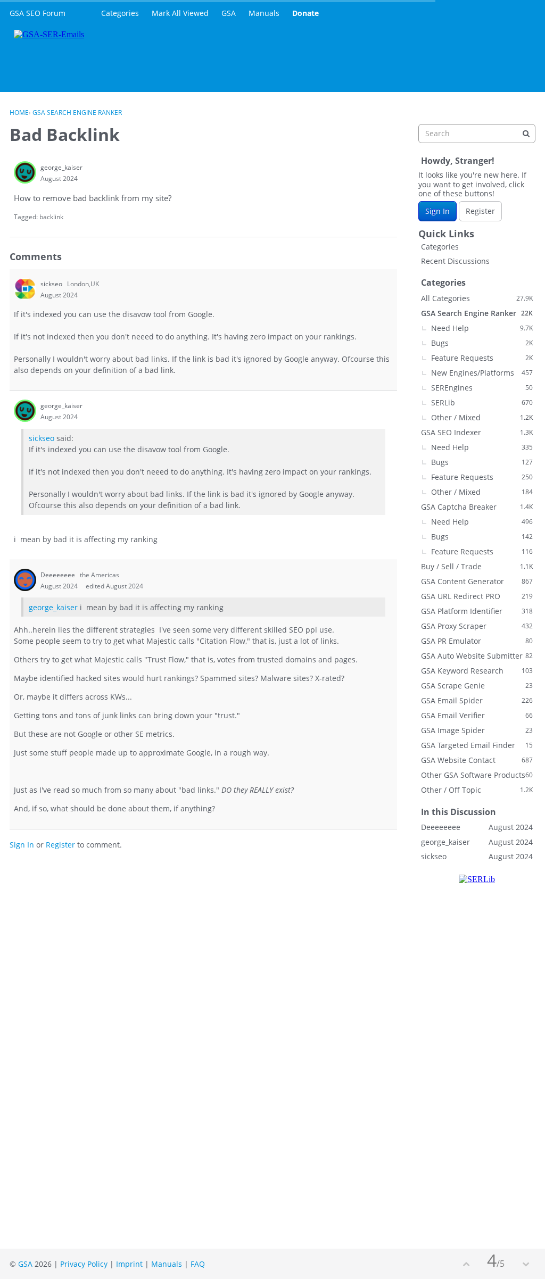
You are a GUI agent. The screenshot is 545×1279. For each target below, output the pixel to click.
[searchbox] (476, 133)
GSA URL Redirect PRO (477, 596)
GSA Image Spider (477, 730)
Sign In (22, 845)
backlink (51, 216)
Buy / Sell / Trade (477, 566)
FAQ (198, 1264)
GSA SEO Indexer (477, 432)
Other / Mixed (482, 417)
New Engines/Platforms (482, 373)
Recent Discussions (455, 261)
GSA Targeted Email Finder (477, 745)
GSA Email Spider (477, 700)
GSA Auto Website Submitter (477, 656)
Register (60, 845)
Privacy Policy (84, 1264)
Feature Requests (482, 358)
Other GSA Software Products (477, 775)
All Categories (477, 298)
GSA (228, 13)
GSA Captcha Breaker (477, 507)
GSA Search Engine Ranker (477, 313)
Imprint (129, 1264)
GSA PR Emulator (477, 641)
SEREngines (482, 388)
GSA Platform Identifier (477, 611)
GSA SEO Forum (37, 13)
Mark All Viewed (180, 13)
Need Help (482, 328)
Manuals (264, 13)
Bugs (482, 343)
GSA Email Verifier (477, 715)
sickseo (41, 438)
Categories (120, 13)
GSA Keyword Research (477, 671)
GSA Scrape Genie (477, 685)
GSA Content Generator (477, 581)
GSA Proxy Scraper (477, 626)
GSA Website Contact (477, 760)
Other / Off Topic (477, 790)
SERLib (482, 402)
